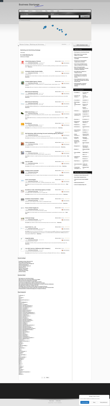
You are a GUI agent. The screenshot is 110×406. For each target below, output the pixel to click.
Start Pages (21, 369)
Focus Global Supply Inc (32, 207)
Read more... (27, 77)
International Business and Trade (76, 141)
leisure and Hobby (22, 357)
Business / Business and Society (25, 310)
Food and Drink (21, 347)
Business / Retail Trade (23, 335)
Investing (84, 140)
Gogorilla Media (29, 238)
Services (20, 366)
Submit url (30, 10)
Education (20, 343)
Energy (20, 344)
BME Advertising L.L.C (31, 112)
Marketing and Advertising (33, 62)
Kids (19, 355)
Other (84, 154)
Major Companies (86, 142)
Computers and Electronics (24, 341)
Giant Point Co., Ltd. (30, 227)
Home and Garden (22, 351)
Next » (47, 377)
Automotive (85, 100)
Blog (46, 10)
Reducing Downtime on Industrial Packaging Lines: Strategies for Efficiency (32, 288)
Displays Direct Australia (32, 170)
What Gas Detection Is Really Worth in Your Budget (28, 280)
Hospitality (85, 132)
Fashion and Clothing (22, 345)
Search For (24, 14)
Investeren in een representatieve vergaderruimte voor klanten (30, 281)
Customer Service (86, 116)
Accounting (76, 92)
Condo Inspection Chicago (23, 270)
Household (21, 352)
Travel (20, 373)
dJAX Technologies (30, 179)
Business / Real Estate (23, 334)
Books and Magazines (23, 302)
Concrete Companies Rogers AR (80, 184)
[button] (62, 32)
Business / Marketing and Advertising (25, 329)
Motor (20, 361)
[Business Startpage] (19, 20)
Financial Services (86, 126)
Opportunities (85, 152)
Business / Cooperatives (23, 314)
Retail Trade (76, 160)
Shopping (20, 367)
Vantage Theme (50, 402)
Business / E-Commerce (23, 318)
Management (21, 358)
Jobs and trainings (22, 354)
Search (86, 16)
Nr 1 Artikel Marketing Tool (26, 55)
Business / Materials (22, 330)
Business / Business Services (24, 311)
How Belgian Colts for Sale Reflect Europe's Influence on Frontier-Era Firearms (33, 286)
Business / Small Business (23, 336)
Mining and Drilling (86, 149)
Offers (20, 363)
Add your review (58, 61)
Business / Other (22, 333)
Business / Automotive (23, 309)
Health (20, 350)
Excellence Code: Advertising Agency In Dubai (37, 189)
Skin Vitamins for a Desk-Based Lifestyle (26, 278)
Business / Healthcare (23, 322)
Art (19, 296)
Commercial (21, 339)
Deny (94, 402)
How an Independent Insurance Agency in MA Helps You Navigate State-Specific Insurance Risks (36, 287)
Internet (20, 353)
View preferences (103, 402)
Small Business (85, 160)
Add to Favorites (66, 73)
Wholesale (20, 374)
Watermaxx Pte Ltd (22, 267)
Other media (51, 400)
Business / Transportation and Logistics (26, 337)
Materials (76, 149)
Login (58, 10)
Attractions (21, 297)
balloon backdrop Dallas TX (24, 264)
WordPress (60, 402)
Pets (19, 365)
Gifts (19, 349)
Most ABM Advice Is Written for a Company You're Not (28, 285)
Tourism (20, 370)
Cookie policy (58, 400)
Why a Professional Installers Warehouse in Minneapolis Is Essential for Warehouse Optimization (36, 284)
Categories (23, 10)
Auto (19, 298)
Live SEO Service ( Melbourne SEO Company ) (37, 248)
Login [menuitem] (2, 1)
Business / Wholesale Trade (24, 338)
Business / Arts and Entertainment (25, 306)
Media (20, 360)
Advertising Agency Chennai (33, 61)
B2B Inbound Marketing (31, 91)
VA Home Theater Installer (23, 268)
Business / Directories (23, 317)
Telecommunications (78, 164)
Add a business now (82, 45)
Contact (52, 10)
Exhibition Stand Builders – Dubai (34, 198)
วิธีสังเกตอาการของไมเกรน (23, 269)
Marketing (20, 359)
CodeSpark (28, 151)
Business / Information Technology (25, 327)
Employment (76, 124)
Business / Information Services (24, 326)
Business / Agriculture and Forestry (25, 305)
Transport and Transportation (24, 371)
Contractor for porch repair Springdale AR (26, 263)
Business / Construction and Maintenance (26, 312)
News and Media (77, 152)
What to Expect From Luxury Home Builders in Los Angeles (29, 279)
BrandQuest (28, 123)
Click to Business (30, 142)
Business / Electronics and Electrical (25, 320)
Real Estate (85, 156)
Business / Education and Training (25, 319)
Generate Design (29, 218)
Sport (20, 368)
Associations (76, 100)
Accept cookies (85, 402)
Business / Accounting (23, 304)
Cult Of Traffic (29, 161)
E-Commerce (85, 119)
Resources (85, 158)
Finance (20, 346)
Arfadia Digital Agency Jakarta (33, 81)
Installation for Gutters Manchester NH (26, 261)
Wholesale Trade (86, 167)
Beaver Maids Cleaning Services (25, 262)
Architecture (21, 295)
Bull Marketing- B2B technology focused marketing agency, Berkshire (44, 133)
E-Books (20, 342)
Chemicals (76, 110)
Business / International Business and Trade (27, 328)
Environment (76, 126)
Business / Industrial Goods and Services (26, 325)
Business (20, 303)
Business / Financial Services (24, 321)
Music (20, 362)
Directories (76, 119)
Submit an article (39, 10)
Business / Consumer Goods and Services (26, 313)
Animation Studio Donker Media (34, 71)
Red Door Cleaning (22, 271)
